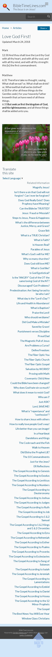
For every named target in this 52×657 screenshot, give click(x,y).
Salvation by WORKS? (38, 369)
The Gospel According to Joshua (32, 497)
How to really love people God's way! (30, 424)
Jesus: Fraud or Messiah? (36, 213)
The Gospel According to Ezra (33, 532)
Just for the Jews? (40, 461)
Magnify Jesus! (41, 187)
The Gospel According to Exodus (32, 475)
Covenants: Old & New (37, 378)
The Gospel (43, 609)
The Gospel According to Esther (32, 542)
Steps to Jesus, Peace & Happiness (31, 217)
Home (5, 27)
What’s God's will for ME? (36, 254)
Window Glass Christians (36, 618)
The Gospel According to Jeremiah (31, 573)
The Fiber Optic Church (37, 359)
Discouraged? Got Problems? (34, 285)
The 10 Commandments (36, 456)
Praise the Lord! (41, 312)
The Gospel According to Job (34, 511)
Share (43, 28)
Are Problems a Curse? (37, 345)
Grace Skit (44, 230)
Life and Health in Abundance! (33, 303)
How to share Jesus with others (32, 419)
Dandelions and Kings (38, 438)
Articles (17, 27)
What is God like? (40, 268)
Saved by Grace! (41, 326)
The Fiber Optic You (39, 354)
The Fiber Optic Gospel (37, 364)
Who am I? (44, 397)
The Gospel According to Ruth (33, 507)
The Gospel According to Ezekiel (32, 586)
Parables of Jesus (40, 249)
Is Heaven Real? (41, 244)
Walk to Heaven (41, 447)
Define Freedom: (41, 350)
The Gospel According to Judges (32, 502)
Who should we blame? (37, 317)
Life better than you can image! (33, 428)
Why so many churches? (36, 258)
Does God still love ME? (37, 263)
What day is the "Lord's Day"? (33, 298)
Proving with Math (39, 373)
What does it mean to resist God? (31, 392)
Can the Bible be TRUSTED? (34, 208)
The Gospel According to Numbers (31, 485)
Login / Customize (26, 635)
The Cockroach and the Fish (34, 442)
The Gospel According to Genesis (31, 471)
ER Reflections (42, 466)
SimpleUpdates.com (20, 633)
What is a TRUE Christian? (35, 235)
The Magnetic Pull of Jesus (35, 340)
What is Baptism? (40, 307)
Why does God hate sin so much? (32, 387)
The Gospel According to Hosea (32, 596)
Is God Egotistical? (39, 272)
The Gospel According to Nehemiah (30, 537)
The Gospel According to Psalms (32, 547)
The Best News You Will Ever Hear (31, 613)
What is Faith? (42, 239)
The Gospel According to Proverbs (31, 551)
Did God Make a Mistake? (36, 322)
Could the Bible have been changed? (30, 383)
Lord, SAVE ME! (41, 406)
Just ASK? (44, 401)
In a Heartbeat (42, 433)
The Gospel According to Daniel (32, 591)
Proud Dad (44, 336)
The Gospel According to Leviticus (31, 480)
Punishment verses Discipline (34, 331)
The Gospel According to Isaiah (32, 569)
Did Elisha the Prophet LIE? (35, 452)
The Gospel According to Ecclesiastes (29, 556)
